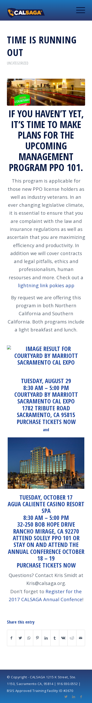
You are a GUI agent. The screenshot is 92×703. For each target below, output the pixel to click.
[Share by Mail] (80, 638)
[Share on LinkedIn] (46, 638)
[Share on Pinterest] (37, 638)
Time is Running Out (42, 46)
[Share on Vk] (63, 638)
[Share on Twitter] (20, 638)
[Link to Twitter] (66, 696)
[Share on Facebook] (11, 638)
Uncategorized (17, 63)
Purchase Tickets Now (46, 421)
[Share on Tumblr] (55, 638)
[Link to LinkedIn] (73, 696)
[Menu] (78, 10)
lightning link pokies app (46, 285)
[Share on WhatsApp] (29, 638)
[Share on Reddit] (72, 638)
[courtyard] (46, 92)
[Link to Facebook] (81, 696)
